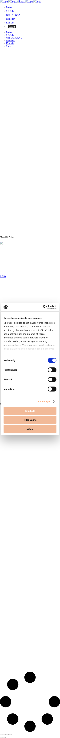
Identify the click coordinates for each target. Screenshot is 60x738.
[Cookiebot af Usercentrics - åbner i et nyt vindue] (43, 307)
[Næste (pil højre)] (4, 737)
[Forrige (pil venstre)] (1, 737)
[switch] (52, 369)
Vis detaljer (44, 401)
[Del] (7, 734)
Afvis (30, 428)
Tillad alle (30, 410)
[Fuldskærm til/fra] (4, 734)
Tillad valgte (30, 420)
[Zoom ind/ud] (1, 734)
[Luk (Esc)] (10, 734)
